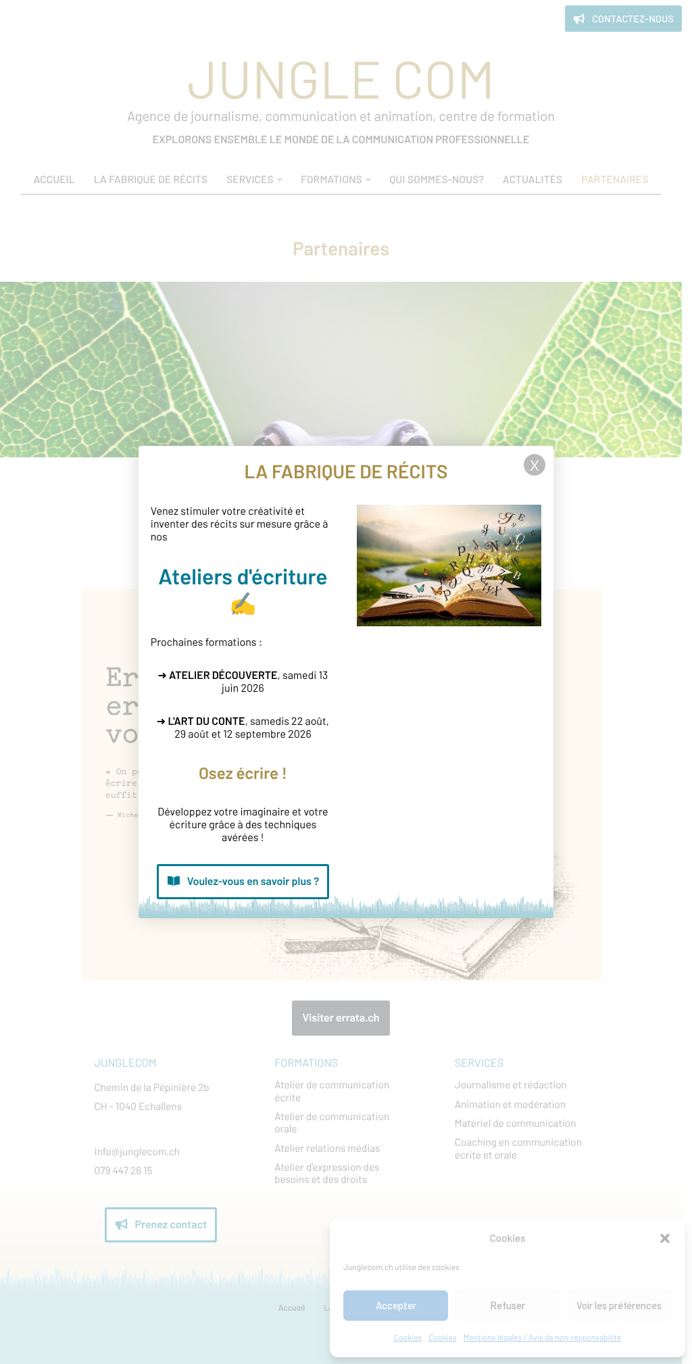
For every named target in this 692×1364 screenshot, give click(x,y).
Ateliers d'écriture (242, 576)
